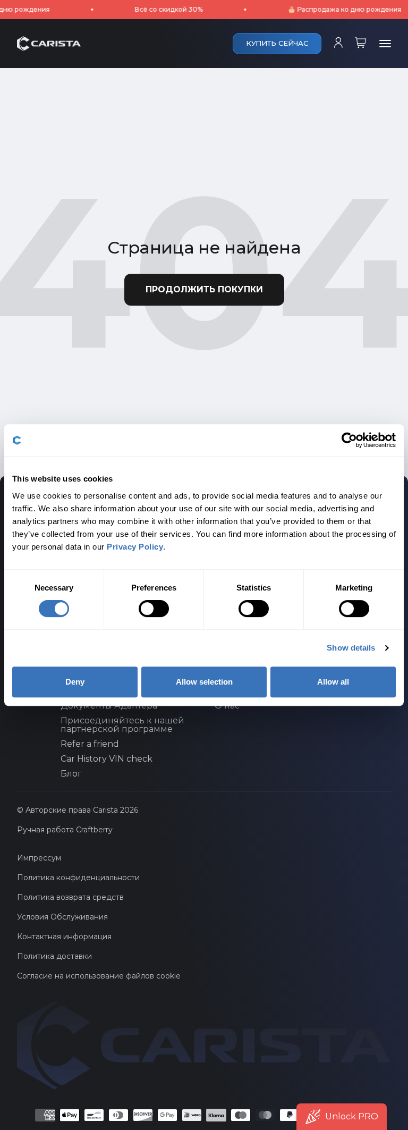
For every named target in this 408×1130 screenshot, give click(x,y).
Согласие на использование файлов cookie (99, 976)
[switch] (154, 608)
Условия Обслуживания (62, 917)
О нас (227, 706)
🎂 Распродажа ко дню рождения (331, 9)
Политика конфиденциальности (78, 877)
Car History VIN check (106, 759)
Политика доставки (54, 956)
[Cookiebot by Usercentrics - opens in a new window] (349, 440)
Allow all (333, 681)
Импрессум (39, 858)
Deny (74, 681)
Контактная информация (64, 936)
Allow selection (204, 681)
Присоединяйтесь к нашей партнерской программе (122, 724)
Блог (71, 774)
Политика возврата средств (70, 897)
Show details (351, 647)
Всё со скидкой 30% (155, 9)
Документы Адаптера (109, 706)
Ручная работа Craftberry (65, 829)
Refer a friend (90, 744)
